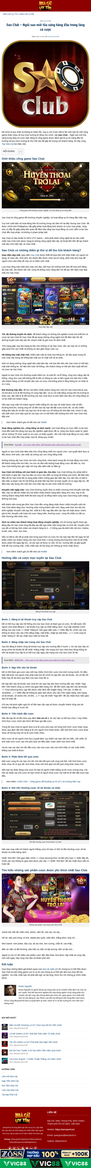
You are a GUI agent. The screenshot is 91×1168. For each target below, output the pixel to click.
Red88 (44, 551)
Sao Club (35, 255)
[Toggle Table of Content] (19, 152)
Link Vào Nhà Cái (10, 1090)
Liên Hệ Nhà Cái (9, 1076)
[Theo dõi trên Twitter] (10, 1148)
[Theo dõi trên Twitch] (36, 1148)
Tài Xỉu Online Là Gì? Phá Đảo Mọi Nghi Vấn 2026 (33, 1042)
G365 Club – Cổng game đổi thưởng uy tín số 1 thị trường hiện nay (48, 781)
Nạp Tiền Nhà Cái (10, 1081)
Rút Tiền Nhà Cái (10, 1085)
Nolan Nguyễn (53, 36)
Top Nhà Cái (8, 144)
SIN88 (43, 422)
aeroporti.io (7, 1127)
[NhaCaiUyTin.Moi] (45, 6)
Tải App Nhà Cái (9, 1094)
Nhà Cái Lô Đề (27, 14)
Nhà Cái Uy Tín (10, 14)
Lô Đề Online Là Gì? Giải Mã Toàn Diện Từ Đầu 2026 (34, 1034)
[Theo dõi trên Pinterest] (23, 1148)
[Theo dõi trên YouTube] (27, 1148)
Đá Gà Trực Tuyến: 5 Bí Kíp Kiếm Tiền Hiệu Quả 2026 (35, 1050)
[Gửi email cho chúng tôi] (14, 1148)
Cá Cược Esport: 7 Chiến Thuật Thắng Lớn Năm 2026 (35, 1059)
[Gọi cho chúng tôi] (18, 1148)
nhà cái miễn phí (50, 969)
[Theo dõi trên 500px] (31, 1148)
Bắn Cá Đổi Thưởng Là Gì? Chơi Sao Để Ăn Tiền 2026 (35, 1025)
